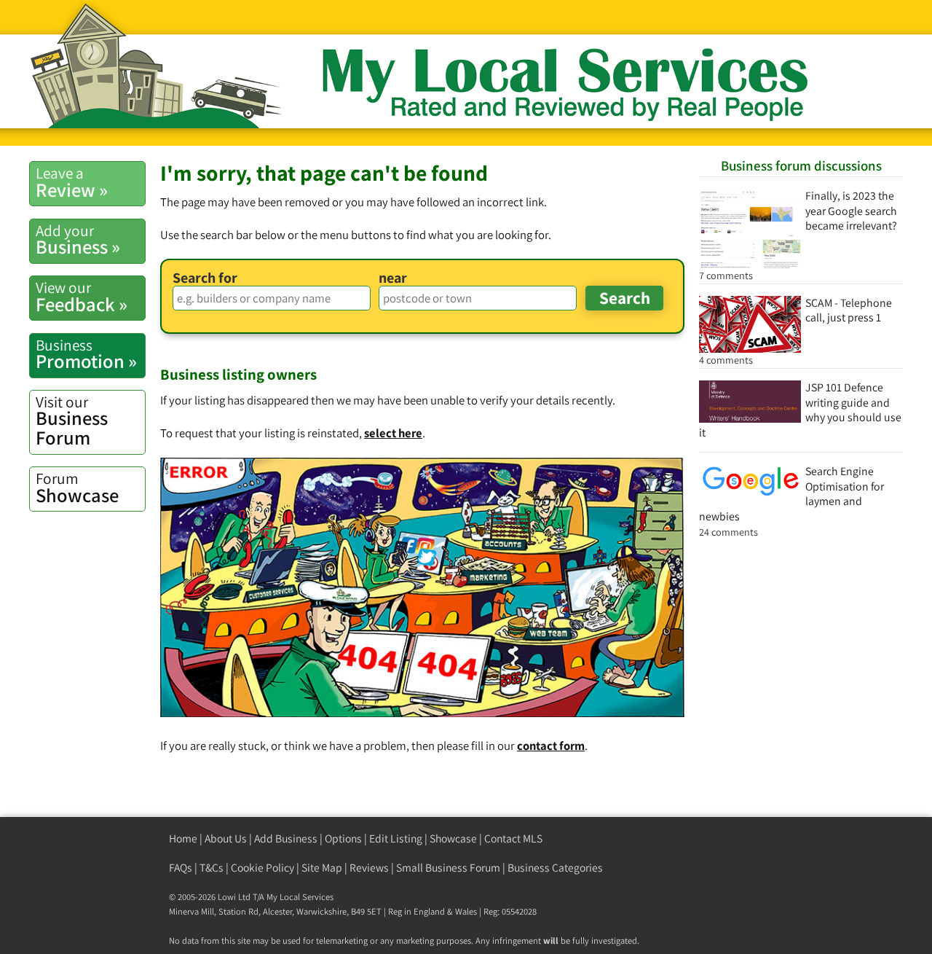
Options (343, 838)
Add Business (285, 838)
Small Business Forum (448, 868)
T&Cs (212, 868)
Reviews (369, 868)
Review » (72, 182)
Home (183, 838)
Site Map (321, 868)
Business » (78, 239)
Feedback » (81, 296)
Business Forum (72, 420)
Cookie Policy (262, 868)
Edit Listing (395, 838)
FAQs (180, 868)
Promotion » (86, 354)
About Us (226, 838)
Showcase (77, 487)
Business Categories (555, 868)
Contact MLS (513, 838)
